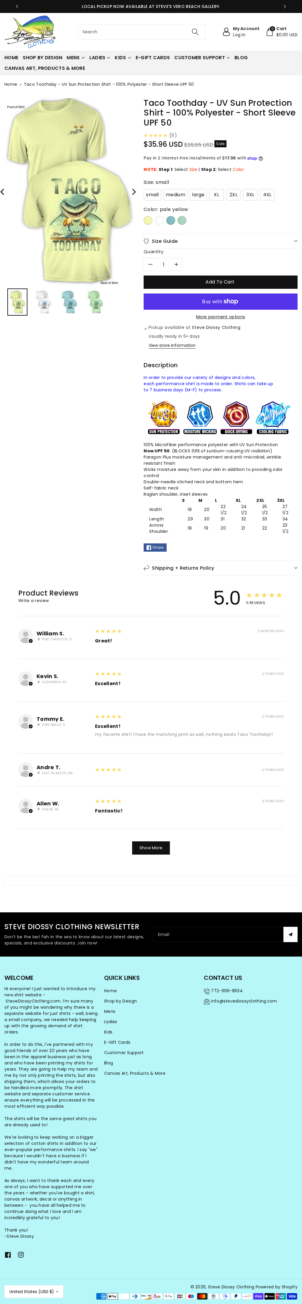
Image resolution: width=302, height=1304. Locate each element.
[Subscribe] (290, 934)
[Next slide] (284, 6)
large (198, 194)
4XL (267, 194)
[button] (281, 31)
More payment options (220, 317)
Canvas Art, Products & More (134, 1073)
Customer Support (124, 1053)
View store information (172, 345)
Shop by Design (120, 1001)
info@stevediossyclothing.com (244, 1001)
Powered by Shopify (277, 1287)
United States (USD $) (31, 1292)
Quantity (153, 252)
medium (175, 194)
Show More (151, 848)
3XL (250, 194)
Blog (108, 1063)
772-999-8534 (227, 991)
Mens (109, 1011)
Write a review (33, 601)
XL (216, 194)
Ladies (110, 1022)
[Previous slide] (17, 6)
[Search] (195, 31)
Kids (108, 1032)
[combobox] (142, 31)
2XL (233, 194)
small (152, 194)
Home (10, 84)
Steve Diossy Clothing (231, 1287)
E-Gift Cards (117, 1042)
